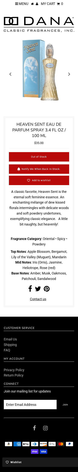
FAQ (7, 350)
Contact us (38, 299)
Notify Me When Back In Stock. (41, 169)
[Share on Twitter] (38, 290)
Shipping (10, 345)
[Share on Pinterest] (47, 290)
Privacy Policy (14, 370)
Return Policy (13, 375)
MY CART (52, 4)
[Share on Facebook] (30, 290)
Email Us (10, 339)
